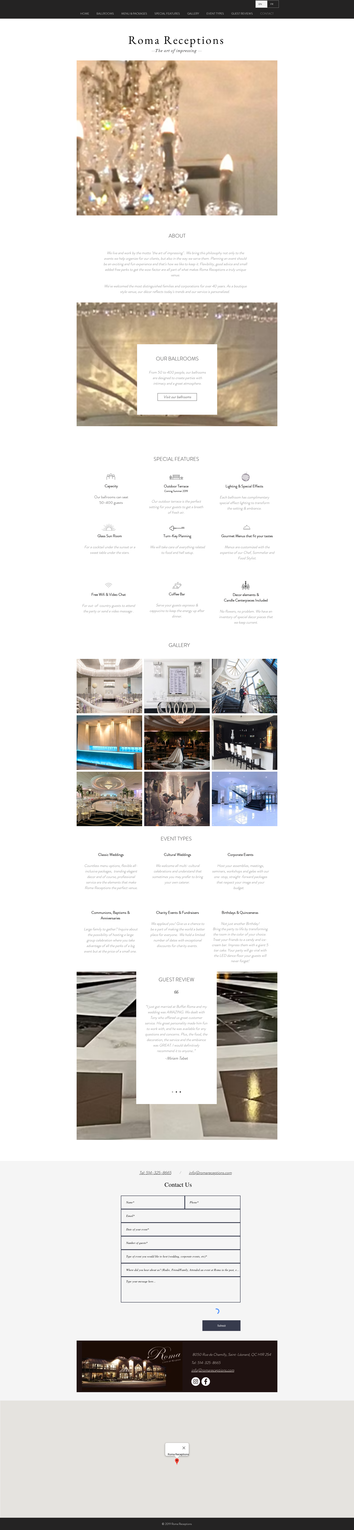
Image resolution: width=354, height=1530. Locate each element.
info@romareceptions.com (210, 1173)
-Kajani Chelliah (179, 1069)
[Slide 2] (176, 1092)
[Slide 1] (172, 1092)
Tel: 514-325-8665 (205, 1362)
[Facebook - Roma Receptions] (205, 1381)
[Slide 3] (180, 1092)
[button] (109, 686)
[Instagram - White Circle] (195, 1381)
